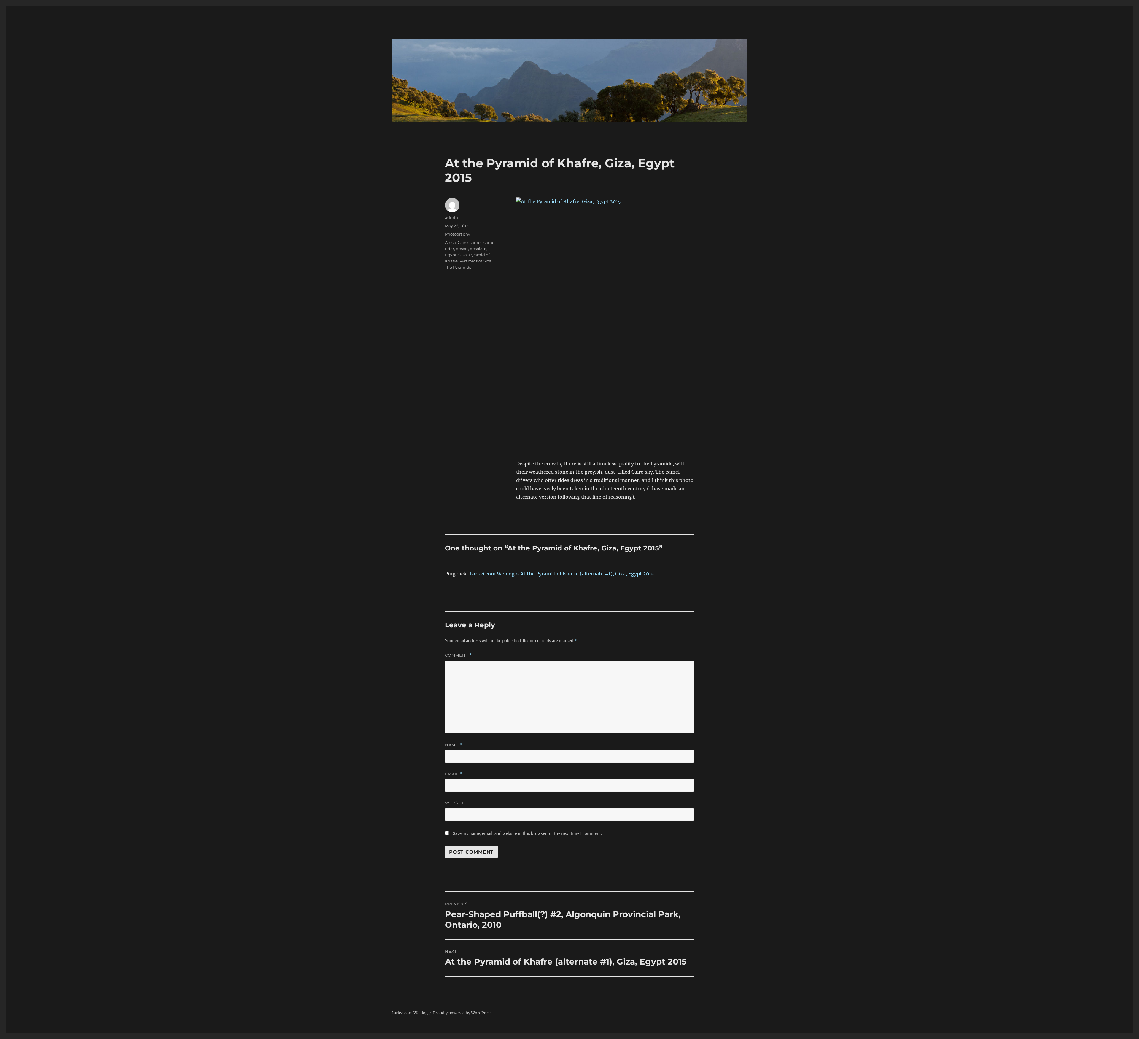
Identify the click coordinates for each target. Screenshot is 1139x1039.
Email (454, 774)
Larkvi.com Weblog (410, 1013)
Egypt (450, 254)
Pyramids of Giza (475, 261)
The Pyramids (458, 267)
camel (476, 242)
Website (455, 803)
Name (453, 744)
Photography (457, 234)
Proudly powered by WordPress (462, 1013)
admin (451, 217)
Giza (462, 254)
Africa (450, 242)
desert (462, 248)
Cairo (463, 242)
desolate (478, 248)
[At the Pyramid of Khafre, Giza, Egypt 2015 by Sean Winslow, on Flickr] (605, 316)
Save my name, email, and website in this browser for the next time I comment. (527, 833)
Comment (458, 655)
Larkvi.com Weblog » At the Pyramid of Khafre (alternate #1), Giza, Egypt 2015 (562, 574)
